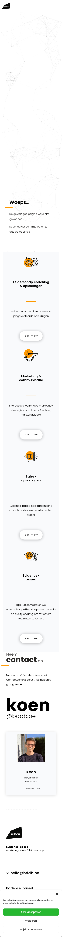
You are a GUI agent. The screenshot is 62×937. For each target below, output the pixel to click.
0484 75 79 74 (31, 781)
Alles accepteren (31, 912)
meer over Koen (33, 788)
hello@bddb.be (24, 873)
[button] (57, 894)
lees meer (31, 335)
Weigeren (31, 920)
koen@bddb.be (31, 777)
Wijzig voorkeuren (31, 929)
